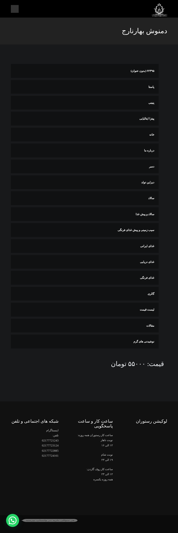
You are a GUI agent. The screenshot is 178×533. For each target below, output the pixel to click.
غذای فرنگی (147, 277)
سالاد (151, 198)
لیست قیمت (147, 309)
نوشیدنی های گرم (144, 341)
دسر (151, 166)
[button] (12, 520)
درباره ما (149, 150)
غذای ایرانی (147, 246)
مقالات (150, 325)
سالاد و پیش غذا (145, 214)
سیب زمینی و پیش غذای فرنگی (136, 230)
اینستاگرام (52, 430)
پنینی (151, 102)
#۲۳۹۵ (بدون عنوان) (142, 70)
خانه (151, 134)
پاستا (151, 86)
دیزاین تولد (147, 182)
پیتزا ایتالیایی (146, 118)
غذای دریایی (147, 261)
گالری (151, 293)
